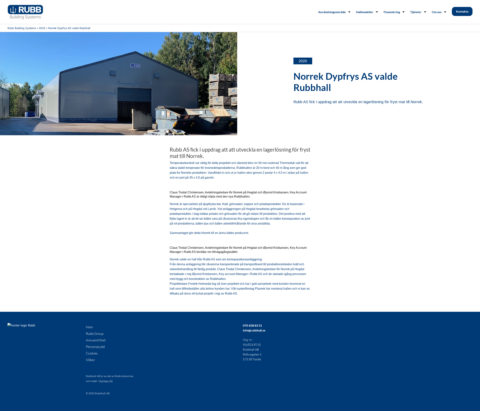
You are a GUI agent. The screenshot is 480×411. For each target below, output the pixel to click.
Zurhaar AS (106, 380)
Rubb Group (95, 333)
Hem (89, 327)
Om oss (437, 12)
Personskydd (95, 347)
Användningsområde (332, 12)
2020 (42, 28)
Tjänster (416, 12)
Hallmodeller (364, 12)
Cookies (92, 353)
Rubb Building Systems (22, 28)
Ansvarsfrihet (96, 340)
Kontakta (462, 11)
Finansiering (392, 12)
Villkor (90, 360)
